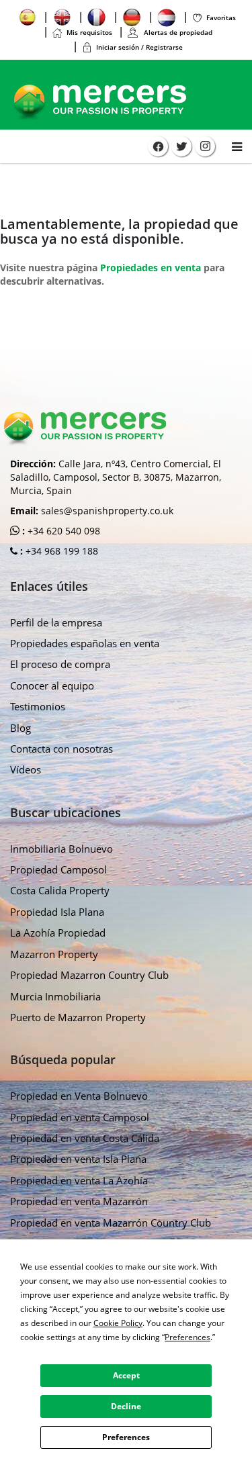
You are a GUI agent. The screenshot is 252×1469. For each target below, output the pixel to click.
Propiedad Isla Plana (57, 911)
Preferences (126, 1437)
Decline (126, 1406)
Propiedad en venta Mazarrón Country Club (110, 1222)
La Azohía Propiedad (58, 932)
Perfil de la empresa (56, 622)
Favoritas (221, 17)
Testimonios (37, 706)
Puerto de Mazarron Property (78, 1017)
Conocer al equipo (52, 685)
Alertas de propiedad (177, 32)
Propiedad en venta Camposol (79, 1117)
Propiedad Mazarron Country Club (89, 975)
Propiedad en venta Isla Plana (78, 1159)
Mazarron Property (54, 954)
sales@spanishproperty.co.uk (107, 510)
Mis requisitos (89, 32)
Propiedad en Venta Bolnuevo (79, 1095)
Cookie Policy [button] (117, 1323)
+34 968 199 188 (60, 550)
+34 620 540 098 (62, 530)
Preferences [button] (187, 1337)
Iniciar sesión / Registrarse (139, 47)
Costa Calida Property (60, 890)
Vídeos (25, 769)
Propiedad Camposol (58, 869)
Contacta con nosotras (61, 748)
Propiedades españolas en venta (84, 643)
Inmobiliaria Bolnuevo (61, 848)
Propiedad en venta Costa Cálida (84, 1138)
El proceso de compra (60, 664)
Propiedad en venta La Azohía (79, 1180)
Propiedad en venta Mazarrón (79, 1201)
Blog (20, 727)
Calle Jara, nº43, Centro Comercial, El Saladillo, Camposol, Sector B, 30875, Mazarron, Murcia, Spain (115, 477)
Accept (126, 1375)
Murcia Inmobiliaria (55, 996)
